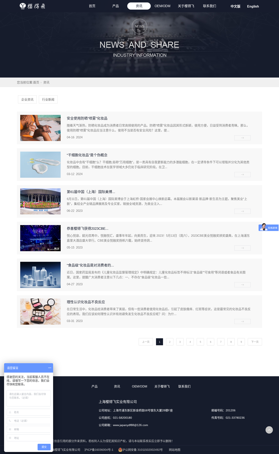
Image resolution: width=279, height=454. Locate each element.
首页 (92, 6)
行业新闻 (48, 99)
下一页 (255, 342)
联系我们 (209, 6)
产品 (115, 6)
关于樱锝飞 (186, 6)
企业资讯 (27, 99)
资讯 (139, 6)
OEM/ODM (162, 6)
